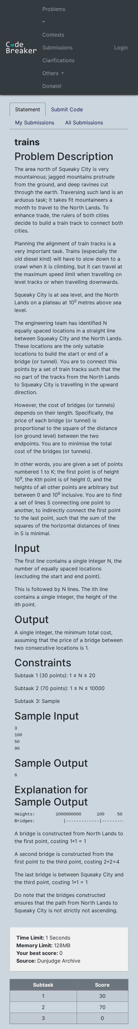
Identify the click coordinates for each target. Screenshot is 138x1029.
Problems (53, 9)
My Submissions (34, 122)
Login (121, 47)
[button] (58, 21)
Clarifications (58, 60)
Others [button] (51, 73)
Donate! (51, 86)
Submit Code (67, 109)
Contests (53, 34)
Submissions (57, 47)
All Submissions (84, 122)
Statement (27, 109)
